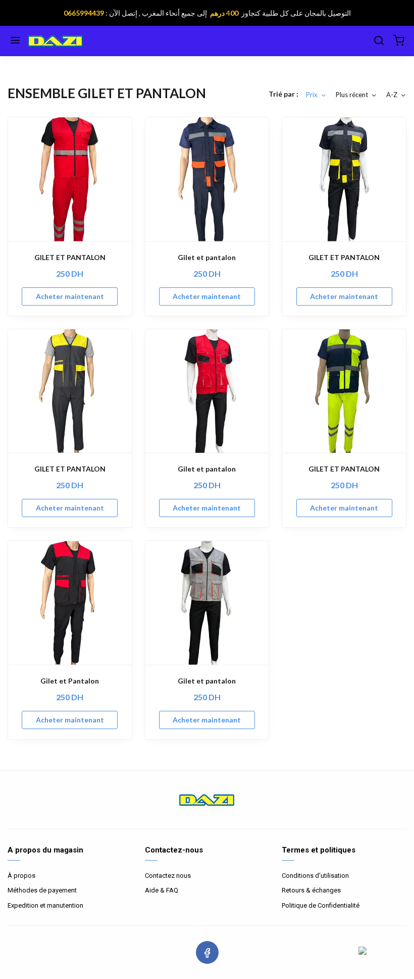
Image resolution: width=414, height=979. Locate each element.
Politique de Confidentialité (320, 905)
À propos (21, 875)
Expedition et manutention (45, 905)
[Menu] (15, 41)
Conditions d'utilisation (315, 875)
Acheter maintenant (70, 296)
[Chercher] (378, 41)
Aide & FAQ (161, 890)
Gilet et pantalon (207, 257)
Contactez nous (168, 875)
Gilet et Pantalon (69, 680)
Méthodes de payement (42, 890)
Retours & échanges (311, 890)
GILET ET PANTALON (70, 257)
